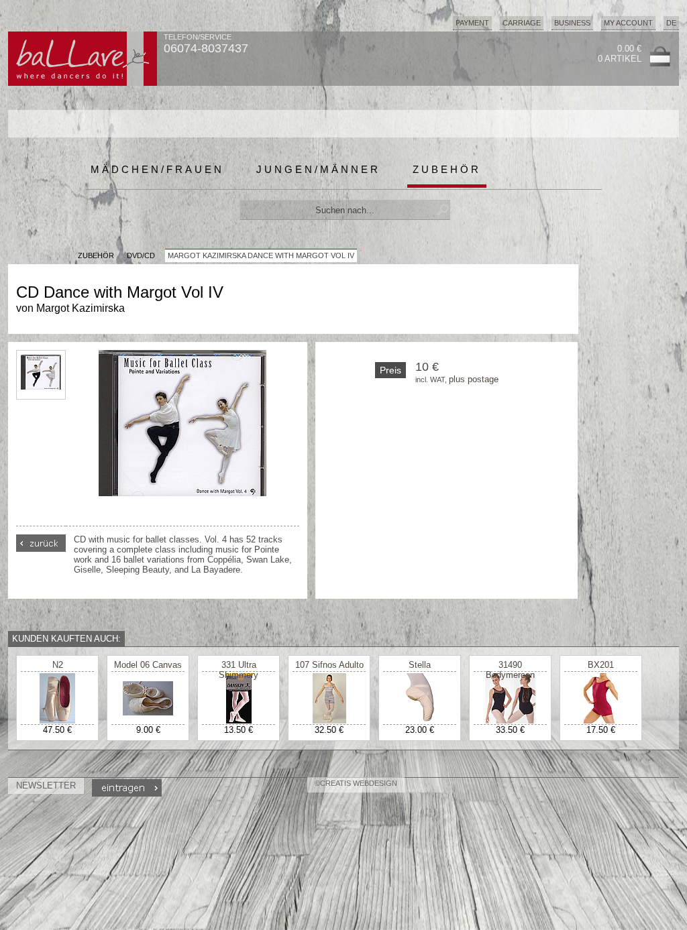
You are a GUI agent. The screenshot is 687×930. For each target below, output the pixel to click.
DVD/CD (141, 255)
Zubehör (447, 169)
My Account (628, 23)
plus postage (473, 379)
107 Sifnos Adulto (329, 665)
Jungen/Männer (318, 169)
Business (572, 23)
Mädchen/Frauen (157, 169)
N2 (57, 665)
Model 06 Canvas (148, 665)
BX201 (601, 665)
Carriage (522, 23)
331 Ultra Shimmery (238, 670)
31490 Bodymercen (510, 670)
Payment (472, 23)
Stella (420, 665)
